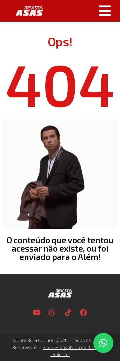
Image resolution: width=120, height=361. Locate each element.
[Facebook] (84, 312)
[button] (84, 10)
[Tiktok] (68, 312)
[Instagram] (52, 312)
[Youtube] (37, 312)
